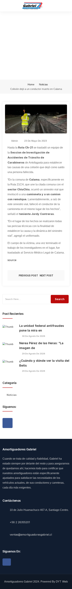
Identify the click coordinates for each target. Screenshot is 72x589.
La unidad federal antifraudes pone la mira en (41, 328)
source (12, 260)
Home (30, 84)
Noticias (43, 84)
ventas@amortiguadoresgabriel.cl (31, 534)
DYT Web (62, 581)
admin (14, 140)
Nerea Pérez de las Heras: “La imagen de (41, 345)
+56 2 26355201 (20, 522)
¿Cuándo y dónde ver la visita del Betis (44, 363)
